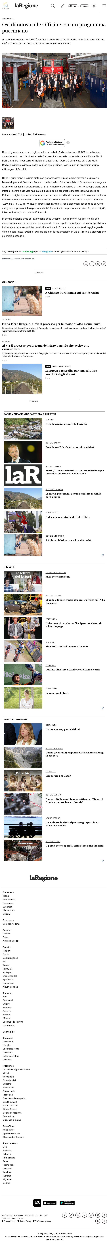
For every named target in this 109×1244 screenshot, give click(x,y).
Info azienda (9, 1157)
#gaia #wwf (8, 1129)
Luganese (7, 906)
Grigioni (6, 914)
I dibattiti (7, 1059)
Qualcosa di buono (12, 1120)
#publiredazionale (11, 1133)
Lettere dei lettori (11, 1056)
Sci (4, 961)
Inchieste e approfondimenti (16, 1069)
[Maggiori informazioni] (68, 143)
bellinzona (6, 259)
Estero (7, 930)
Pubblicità (6, 1218)
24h (5, 1146)
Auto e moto (9, 1091)
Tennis (6, 965)
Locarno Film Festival (13, 1021)
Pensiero (7, 1007)
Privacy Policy (9, 1221)
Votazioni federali (11, 923)
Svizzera (8, 920)
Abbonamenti (7, 1215)
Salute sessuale (10, 1105)
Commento (8, 1041)
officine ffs (26, 259)
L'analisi (7, 1045)
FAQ (45, 1215)
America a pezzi (10, 940)
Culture (7, 993)
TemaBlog (8, 1126)
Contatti (39, 1215)
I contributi (8, 1052)
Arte (5, 996)
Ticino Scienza (10, 1109)
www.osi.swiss (10, 199)
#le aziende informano (13, 1137)
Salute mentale (10, 1102)
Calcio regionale (10, 958)
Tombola (7, 1172)
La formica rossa (11, 1048)
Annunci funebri (18, 1218)
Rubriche (8, 1065)
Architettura (8, 1087)
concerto (16, 259)
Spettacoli (8, 1000)
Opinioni (7, 1038)
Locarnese (8, 903)
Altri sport (7, 972)
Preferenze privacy (43, 1221)
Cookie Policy (25, 1221)
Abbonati (73, 6)
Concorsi (7, 1168)
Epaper (84, 6)
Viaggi (6, 1073)
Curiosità (7, 1084)
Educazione (8, 1116)
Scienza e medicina (12, 1112)
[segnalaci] (63, 6)
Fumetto (7, 1175)
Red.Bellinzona (37, 134)
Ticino (6, 896)
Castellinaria (8, 1025)
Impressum (29, 1215)
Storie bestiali (9, 1080)
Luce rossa (8, 983)
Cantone (8, 892)
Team (5, 1161)
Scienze (7, 1011)
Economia (8, 1031)
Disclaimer (18, 1215)
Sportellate (8, 979)
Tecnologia (8, 1076)
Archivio (7, 1150)
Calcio (6, 954)
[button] (64, 1215)
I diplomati (8, 1094)
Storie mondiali (10, 976)
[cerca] (53, 6)
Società (6, 1014)
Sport (6, 947)
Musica (6, 1018)
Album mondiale (10, 986)
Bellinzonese (9, 899)
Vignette (7, 1179)
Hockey (7, 950)
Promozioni (8, 1165)
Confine (7, 933)
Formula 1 (7, 968)
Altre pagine (9, 1143)
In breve (7, 1154)
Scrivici (6, 1183)
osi (33, 259)
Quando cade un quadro (14, 1098)
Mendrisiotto (9, 910)
